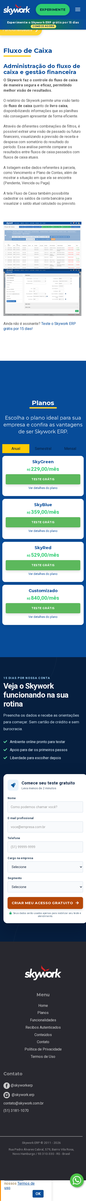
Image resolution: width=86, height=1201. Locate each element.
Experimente (53, 10)
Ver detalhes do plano (43, 488)
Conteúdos (43, 1035)
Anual (15, 448)
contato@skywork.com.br (23, 1103)
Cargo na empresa (20, 858)
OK (38, 1194)
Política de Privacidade (43, 1049)
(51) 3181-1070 (16, 1110)
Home (43, 1005)
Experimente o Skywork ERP (43, 24)
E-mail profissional (21, 818)
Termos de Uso (43, 1056)
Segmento (15, 878)
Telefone (14, 838)
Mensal (70, 448)
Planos (43, 1013)
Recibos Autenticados (43, 1027)
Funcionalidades (43, 1020)
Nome (12, 798)
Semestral (43, 448)
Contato (43, 1042)
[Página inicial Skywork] (16, 13)
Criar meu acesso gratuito (43, 903)
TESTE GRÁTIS (43, 479)
